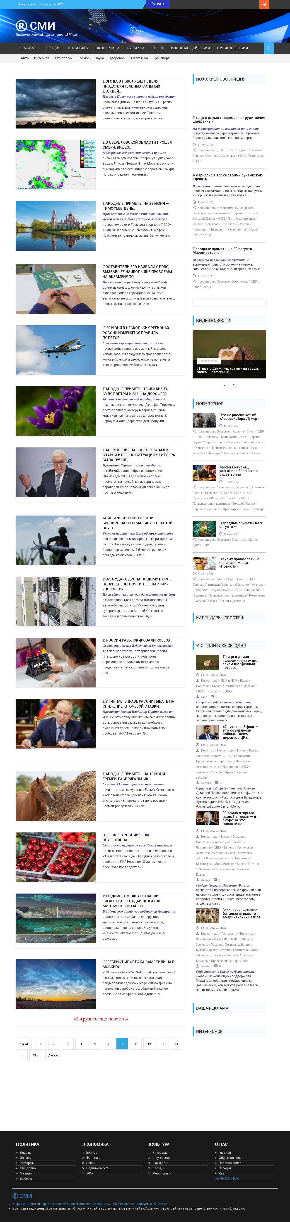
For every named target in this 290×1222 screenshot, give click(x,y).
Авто (25, 58)
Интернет (41, 58)
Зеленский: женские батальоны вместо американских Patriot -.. (241, 915)
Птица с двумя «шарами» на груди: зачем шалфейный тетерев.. (240, 662)
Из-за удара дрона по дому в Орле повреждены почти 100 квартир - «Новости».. (137, 584)
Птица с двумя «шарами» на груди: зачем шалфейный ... (228, 370)
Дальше (53, 1055)
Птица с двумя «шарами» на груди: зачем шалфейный (229, 120)
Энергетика (139, 58)
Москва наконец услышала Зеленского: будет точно (239, 471)
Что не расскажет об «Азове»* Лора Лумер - (239, 417)
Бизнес (91, 1152)
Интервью (160, 1152)
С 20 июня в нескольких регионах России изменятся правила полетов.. (136, 333)
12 (176, 1043)
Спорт (158, 48)
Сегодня (52, 48)
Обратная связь (231, 1158)
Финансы (93, 1158)
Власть (25, 1152)
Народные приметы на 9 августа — (240, 525)
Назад (24, 1043)
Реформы (27, 1163)
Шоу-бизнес (161, 1158)
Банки (90, 1163)
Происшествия (232, 48)
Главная (28, 48)
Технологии (63, 58)
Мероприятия (162, 1173)
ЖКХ (89, 1173)
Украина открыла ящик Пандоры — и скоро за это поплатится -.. (239, 818)
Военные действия (190, 48)
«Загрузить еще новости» (101, 1019)
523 (35, 1055)
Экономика (107, 48)
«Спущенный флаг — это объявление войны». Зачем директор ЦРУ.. (241, 732)
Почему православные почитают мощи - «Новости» (239, 562)
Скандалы (160, 1163)
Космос (83, 58)
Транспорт (161, 58)
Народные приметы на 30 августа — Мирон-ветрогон (224, 251)
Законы (25, 1158)
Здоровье (117, 58)
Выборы (26, 1178)
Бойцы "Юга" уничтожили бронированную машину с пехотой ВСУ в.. (138, 523)
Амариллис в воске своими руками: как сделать (227, 177)
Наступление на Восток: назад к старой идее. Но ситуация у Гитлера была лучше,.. (139, 455)
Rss (222, 1173)
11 (162, 1043)
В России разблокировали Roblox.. (137, 640)
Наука (99, 58)
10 (149, 1043)
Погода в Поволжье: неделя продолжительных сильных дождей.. (131, 86)
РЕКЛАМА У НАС (227, 1178)
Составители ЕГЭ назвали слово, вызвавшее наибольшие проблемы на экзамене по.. (137, 272)
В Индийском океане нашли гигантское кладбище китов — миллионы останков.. (133, 901)
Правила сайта (230, 1163)
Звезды (158, 1168)
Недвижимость (98, 1168)
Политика (78, 48)
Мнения (26, 1173)
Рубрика (158, 4)
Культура (136, 48)
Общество (28, 1168)
